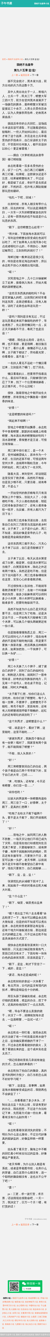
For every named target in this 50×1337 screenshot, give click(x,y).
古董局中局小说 (27, 1313)
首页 (4, 59)
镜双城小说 (19, 1302)
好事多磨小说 (8, 1302)
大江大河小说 (8, 1320)
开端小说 (44, 1298)
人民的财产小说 (13, 1317)
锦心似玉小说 (31, 1324)
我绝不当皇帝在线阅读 (25, 1335)
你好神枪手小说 (31, 1302)
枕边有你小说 (38, 1309)
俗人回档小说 (32, 1320)
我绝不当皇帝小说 (15, 59)
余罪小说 (16, 1313)
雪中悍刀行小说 (9, 1306)
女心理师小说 (22, 1306)
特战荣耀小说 (33, 1298)
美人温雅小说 (14, 1309)
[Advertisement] (25, 32)
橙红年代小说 (20, 1320)
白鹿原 (34, 1317)
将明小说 (42, 1302)
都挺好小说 (25, 1317)
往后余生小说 (26, 1309)
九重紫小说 (19, 1324)
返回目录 (25, 75)
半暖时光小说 (34, 1306)
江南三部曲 (42, 1317)
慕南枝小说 (9, 1324)
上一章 (14, 75)
